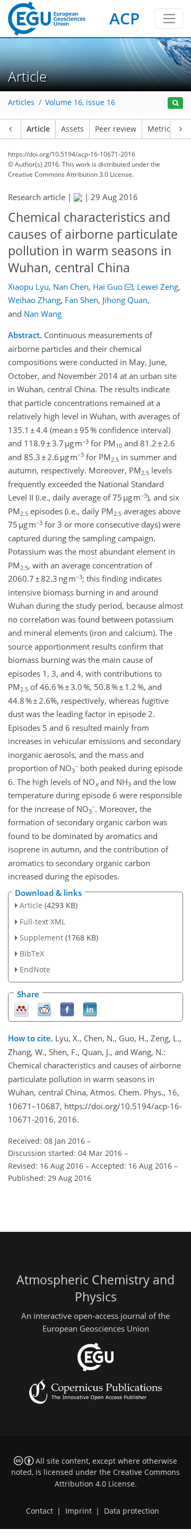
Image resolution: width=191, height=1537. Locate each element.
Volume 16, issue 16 (80, 102)
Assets (72, 129)
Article (38, 129)
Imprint (78, 1511)
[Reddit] (44, 1009)
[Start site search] (175, 103)
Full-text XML (42, 922)
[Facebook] (67, 1009)
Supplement (41, 937)
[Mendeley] (21, 1009)
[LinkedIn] (90, 1009)
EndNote (35, 969)
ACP (124, 18)
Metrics (160, 129)
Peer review (115, 129)
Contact (39, 1511)
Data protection (131, 1511)
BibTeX (32, 953)
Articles (21, 102)
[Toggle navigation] (169, 18)
